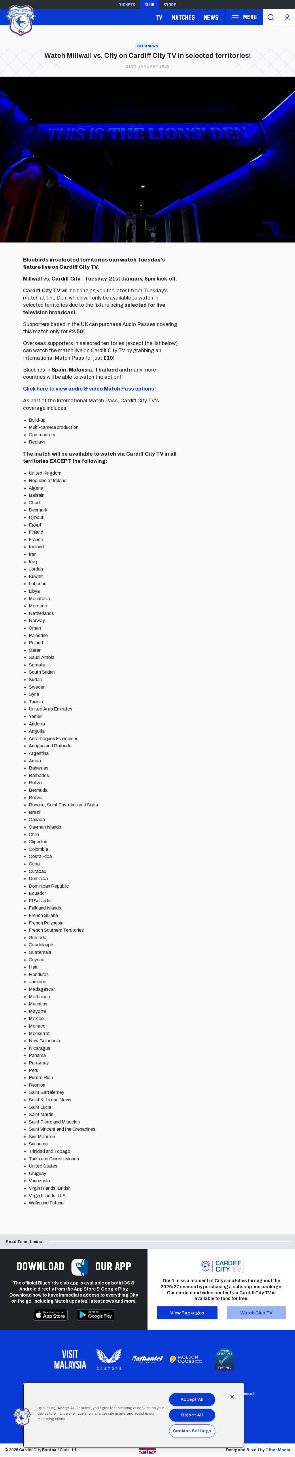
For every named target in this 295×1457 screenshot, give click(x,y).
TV (159, 17)
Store (170, 4)
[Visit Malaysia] (70, 1359)
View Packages (187, 1312)
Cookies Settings (192, 1430)
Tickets (127, 4)
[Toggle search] (271, 17)
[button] (22, 1417)
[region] (133, 1415)
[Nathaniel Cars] (147, 1359)
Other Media (277, 1450)
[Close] (232, 1396)
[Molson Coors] (186, 1359)
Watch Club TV (256, 1312)
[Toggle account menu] (287, 17)
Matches (183, 17)
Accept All (192, 1399)
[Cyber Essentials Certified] (225, 1359)
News (211, 17)
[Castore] (109, 1359)
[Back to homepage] (20, 19)
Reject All (192, 1415)
